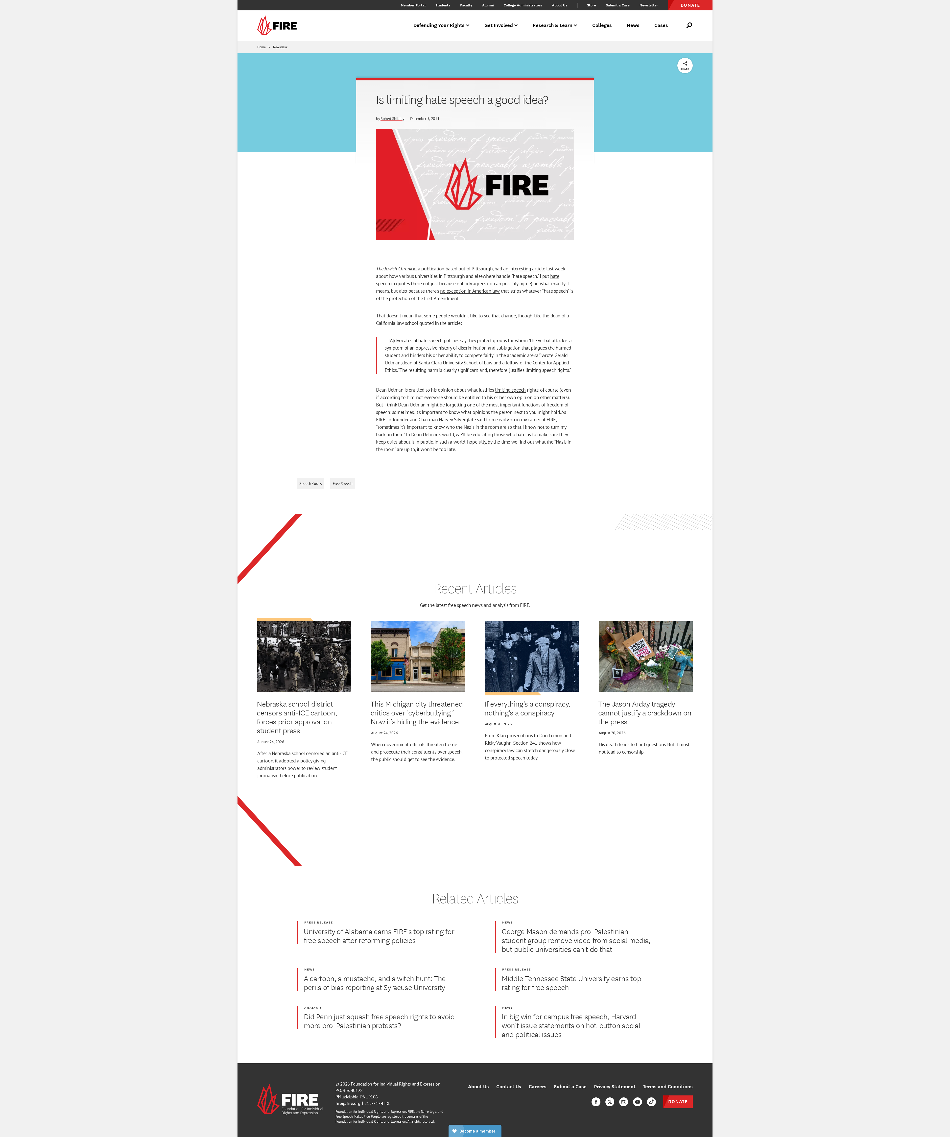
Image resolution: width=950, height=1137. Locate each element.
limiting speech (510, 390)
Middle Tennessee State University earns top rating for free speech (571, 983)
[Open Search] (689, 25)
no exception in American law (470, 291)
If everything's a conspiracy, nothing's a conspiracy (527, 708)
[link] (278, 25)
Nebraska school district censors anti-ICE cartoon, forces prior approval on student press (297, 717)
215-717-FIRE (377, 1103)
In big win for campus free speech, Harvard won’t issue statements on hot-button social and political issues (571, 1025)
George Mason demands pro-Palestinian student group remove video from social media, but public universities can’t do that (576, 940)
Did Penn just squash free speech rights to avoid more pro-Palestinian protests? (379, 1021)
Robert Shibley (392, 118)
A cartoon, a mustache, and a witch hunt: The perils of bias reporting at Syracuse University (375, 983)
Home (261, 47)
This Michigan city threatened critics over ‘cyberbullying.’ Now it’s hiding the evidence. (417, 712)
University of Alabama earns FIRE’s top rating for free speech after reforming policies (379, 936)
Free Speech (342, 483)
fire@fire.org (347, 1103)
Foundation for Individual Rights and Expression (395, 1084)
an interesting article (524, 268)
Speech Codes (310, 483)
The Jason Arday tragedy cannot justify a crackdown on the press (644, 712)
